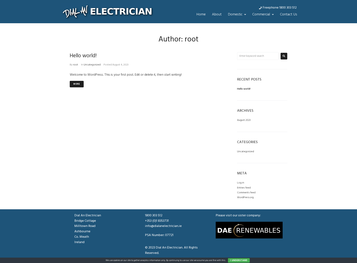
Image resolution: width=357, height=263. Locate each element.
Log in (240, 183)
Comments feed (246, 193)
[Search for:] (258, 56)
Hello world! (83, 56)
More (76, 84)
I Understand (238, 260)
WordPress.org (245, 197)
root (75, 65)
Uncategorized (92, 65)
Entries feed (244, 188)
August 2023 (244, 120)
